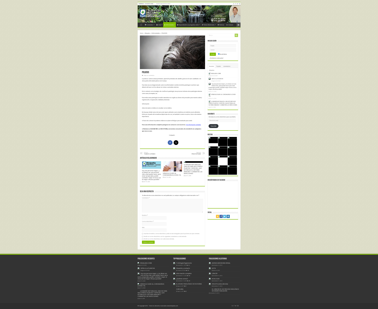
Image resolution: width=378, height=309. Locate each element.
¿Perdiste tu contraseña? (216, 58)
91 (186, 286)
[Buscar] (236, 35)
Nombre (145, 215)
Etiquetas (211, 70)
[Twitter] (237, 4)
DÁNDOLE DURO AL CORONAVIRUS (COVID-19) (172, 174)
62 (186, 291)
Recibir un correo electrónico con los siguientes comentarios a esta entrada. (165, 236)
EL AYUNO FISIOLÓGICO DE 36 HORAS (189, 284)
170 (188, 270)
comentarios (226, 66)
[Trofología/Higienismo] (174, 263)
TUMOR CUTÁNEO (149, 153)
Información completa (183, 273)
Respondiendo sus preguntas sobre (189, 25)
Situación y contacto (183, 268)
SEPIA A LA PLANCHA (217, 78)
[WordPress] (239, 4)
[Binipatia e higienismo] (151, 13)
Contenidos (150, 25)
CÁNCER (214, 273)
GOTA (214, 268)
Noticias (222, 25)
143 (189, 275)
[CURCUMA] (174, 289)
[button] (172, 52)
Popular (218, 66)
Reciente (211, 66)
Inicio (141, 25)
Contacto (230, 25)
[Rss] (233, 4)
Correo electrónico (148, 221)
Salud (159, 25)
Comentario (146, 198)
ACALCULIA (215, 279)
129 (189, 280)
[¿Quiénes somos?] (174, 279)
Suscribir (213, 126)
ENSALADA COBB (216, 73)
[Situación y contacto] (174, 268)
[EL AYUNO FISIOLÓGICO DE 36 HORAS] (174, 284)
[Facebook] (235, 4)
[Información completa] (174, 274)
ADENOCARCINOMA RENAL (221, 263)
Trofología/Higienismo (184, 263)
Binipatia (147, 33)
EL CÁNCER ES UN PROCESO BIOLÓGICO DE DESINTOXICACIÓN (225, 290)
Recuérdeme (223, 54)
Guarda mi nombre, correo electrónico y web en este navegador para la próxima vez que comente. (172, 233)
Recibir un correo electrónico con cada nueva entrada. (159, 239)
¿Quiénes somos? (182, 279)
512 (189, 265)
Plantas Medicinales (208, 25)
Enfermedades (170, 25)
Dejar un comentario (149, 75)
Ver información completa (193, 124)
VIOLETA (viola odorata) (220, 284)
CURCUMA (179, 289)
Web (143, 227)
